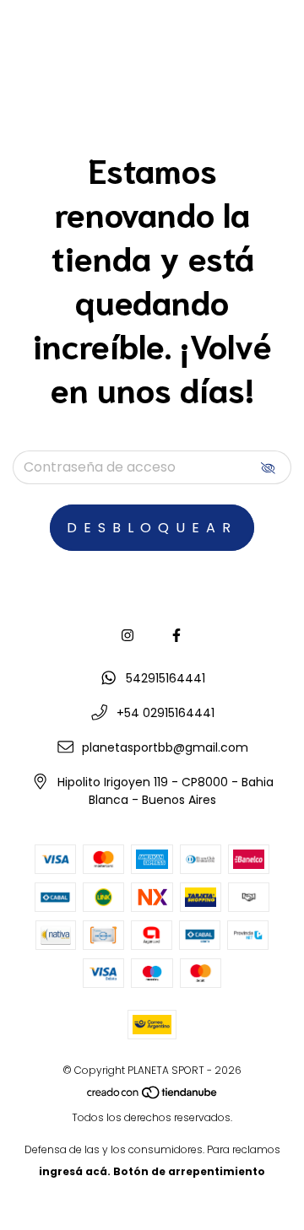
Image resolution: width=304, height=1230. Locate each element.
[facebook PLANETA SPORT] (176, 635)
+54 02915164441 (165, 712)
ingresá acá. (75, 1171)
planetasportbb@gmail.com (165, 747)
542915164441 (165, 678)
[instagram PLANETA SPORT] (127, 635)
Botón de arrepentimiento (189, 1171)
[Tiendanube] (152, 1095)
